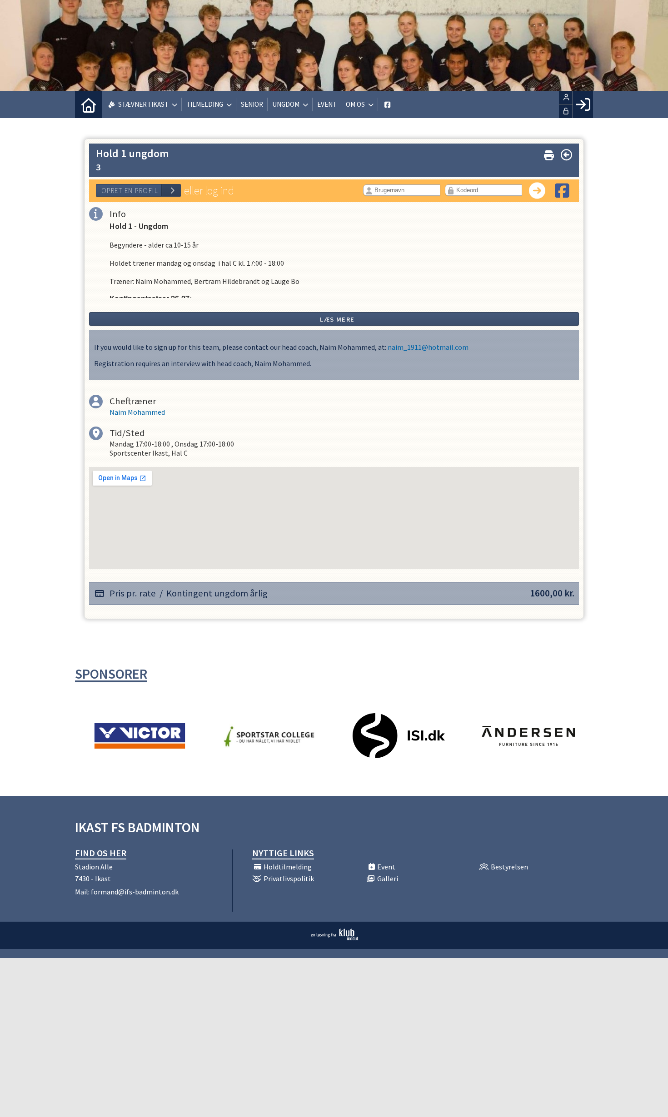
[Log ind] (583, 104)
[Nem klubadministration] (334, 937)
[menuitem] (88, 104)
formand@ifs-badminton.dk (135, 891)
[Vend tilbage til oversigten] (566, 155)
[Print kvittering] (549, 153)
